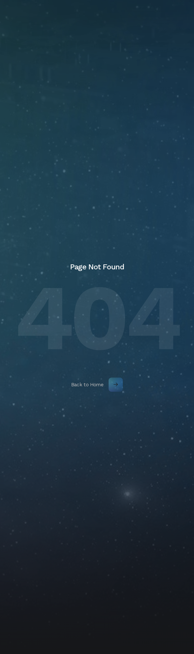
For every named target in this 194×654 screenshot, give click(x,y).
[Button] (116, 385)
